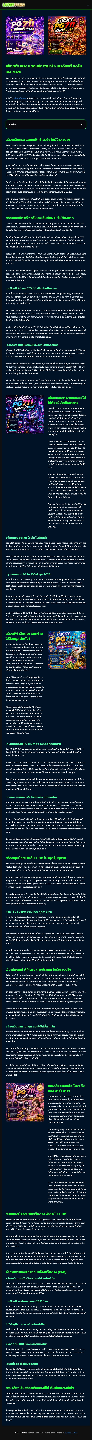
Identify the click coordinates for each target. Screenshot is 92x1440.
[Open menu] (88, 5)
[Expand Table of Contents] (81, 124)
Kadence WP (71, 1432)
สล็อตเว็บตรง (20, 98)
